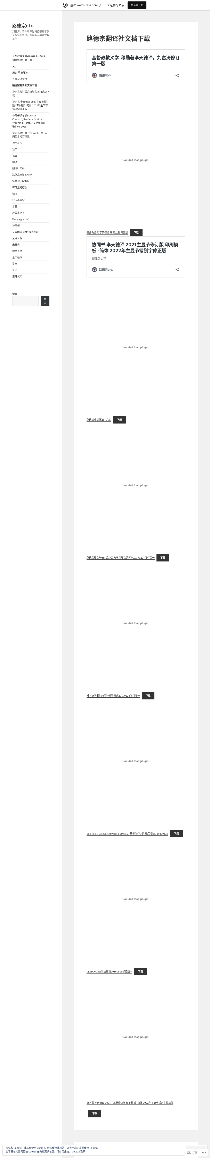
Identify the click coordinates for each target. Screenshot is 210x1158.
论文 (14, 155)
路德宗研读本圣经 (22, 174)
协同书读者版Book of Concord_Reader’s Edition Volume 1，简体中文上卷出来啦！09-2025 (28, 121)
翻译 (14, 162)
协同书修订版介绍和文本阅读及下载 (30, 93)
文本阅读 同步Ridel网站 (25, 232)
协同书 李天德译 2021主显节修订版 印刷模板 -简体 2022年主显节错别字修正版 (30, 105)
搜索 (14, 294)
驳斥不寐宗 (18, 200)
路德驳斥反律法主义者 (99, 419)
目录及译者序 (19, 79)
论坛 (14, 194)
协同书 (16, 225)
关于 (14, 66)
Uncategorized (20, 219)
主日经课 (17, 257)
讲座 (14, 206)
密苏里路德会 (19, 187)
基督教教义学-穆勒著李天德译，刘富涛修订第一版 (30, 58)
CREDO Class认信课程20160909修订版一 (109, 971)
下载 (136, 232)
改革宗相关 (18, 213)
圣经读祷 (17, 238)
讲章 (14, 263)
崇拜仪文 (17, 276)
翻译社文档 (18, 168)
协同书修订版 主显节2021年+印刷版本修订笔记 (29, 134)
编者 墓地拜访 (20, 72)
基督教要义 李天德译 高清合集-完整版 (107, 232)
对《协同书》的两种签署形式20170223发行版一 (113, 695)
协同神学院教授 (21, 181)
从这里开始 (137, 5)
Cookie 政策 (78, 1151)
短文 (14, 149)
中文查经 (17, 251)
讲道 (14, 270)
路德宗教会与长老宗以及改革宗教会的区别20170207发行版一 (121, 557)
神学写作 (17, 143)
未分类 (16, 244)
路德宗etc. (23, 25)
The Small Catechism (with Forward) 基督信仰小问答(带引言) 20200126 (127, 833)
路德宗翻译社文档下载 (24, 85)
